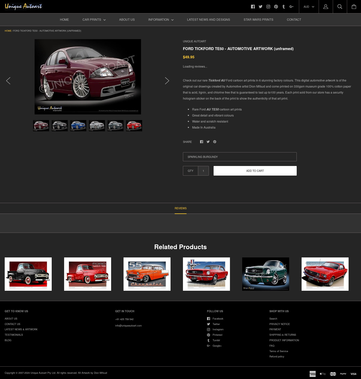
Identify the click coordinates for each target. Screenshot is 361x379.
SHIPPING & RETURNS (282, 334)
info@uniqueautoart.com (128, 325)
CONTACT (294, 19)
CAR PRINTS (92, 19)
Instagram (218, 329)
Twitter (216, 324)
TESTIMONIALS (14, 334)
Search (273, 318)
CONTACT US (12, 324)
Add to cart (255, 171)
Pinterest (217, 334)
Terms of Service (278, 351)
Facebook (218, 318)
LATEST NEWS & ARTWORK (21, 329)
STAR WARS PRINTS (258, 19)
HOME (64, 19)
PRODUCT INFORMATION (284, 340)
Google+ (217, 345)
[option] (87, 76)
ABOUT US (127, 19)
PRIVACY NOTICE (279, 324)
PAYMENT (275, 329)
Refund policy (276, 356)
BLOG (8, 340)
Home (8, 30)
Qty (190, 171)
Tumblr (216, 340)
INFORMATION (159, 19)
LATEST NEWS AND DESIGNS (208, 19)
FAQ (271, 345)
